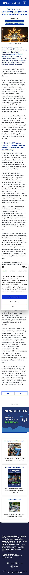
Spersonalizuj (13, 302)
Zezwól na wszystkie (14, 297)
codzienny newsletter (8, 544)
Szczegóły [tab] (12, 271)
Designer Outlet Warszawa (14, 21)
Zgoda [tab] (4, 271)
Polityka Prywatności (14, 571)
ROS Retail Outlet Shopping (14, 24)
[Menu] (24, 3)
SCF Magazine (14, 549)
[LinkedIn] (21, 393)
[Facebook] (8, 393)
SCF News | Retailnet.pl (11, 3)
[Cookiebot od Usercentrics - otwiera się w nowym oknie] (20, 267)
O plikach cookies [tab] (22, 271)
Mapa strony (5, 571)
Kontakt (20, 572)
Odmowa (14, 306)
